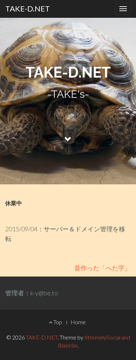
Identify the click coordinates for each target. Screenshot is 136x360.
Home (78, 322)
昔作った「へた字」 (102, 268)
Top (57, 322)
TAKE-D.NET (27, 8)
